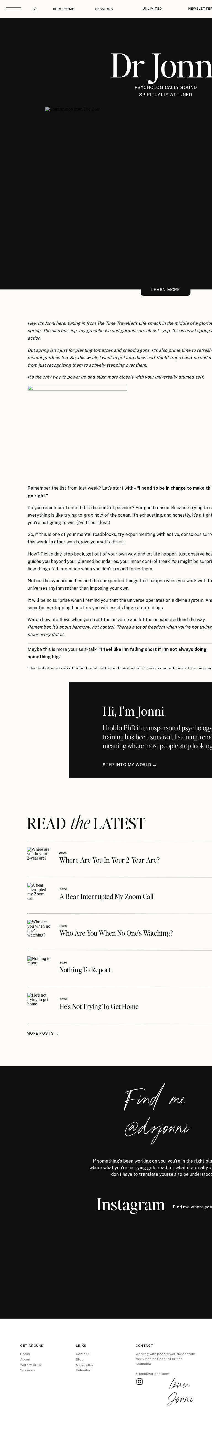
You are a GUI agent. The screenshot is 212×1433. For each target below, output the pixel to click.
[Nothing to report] (39, 968)
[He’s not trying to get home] (39, 1005)
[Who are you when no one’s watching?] (39, 932)
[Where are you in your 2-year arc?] (39, 859)
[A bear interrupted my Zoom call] (39, 895)
